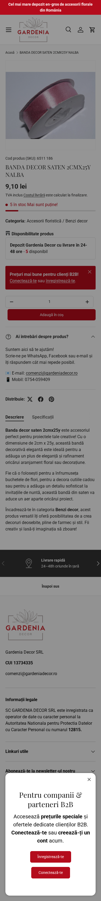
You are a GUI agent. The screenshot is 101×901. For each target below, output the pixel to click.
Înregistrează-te (50, 857)
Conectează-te (51, 872)
